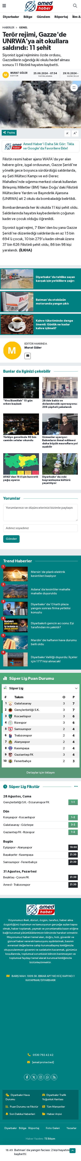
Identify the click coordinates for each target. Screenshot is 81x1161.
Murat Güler (33, 347)
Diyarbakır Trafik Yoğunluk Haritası (54, 1097)
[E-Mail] (27, 356)
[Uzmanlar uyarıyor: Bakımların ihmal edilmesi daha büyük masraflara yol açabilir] (60, 424)
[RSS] (54, 1077)
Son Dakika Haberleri (22, 1114)
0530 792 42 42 (43, 1055)
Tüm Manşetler (56, 1106)
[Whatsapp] (47, 1077)
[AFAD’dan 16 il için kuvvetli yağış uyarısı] (21, 463)
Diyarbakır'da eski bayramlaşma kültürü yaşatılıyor (56, 480)
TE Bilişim (49, 1138)
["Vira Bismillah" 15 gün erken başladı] (21, 387)
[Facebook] (27, 1077)
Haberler (8, 27)
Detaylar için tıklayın (41, 772)
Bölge (28, 17)
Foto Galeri (53, 1128)
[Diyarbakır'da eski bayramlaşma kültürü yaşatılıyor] (60, 463)
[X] (34, 1077)
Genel (23, 27)
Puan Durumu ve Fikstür (24, 1106)
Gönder (11, 539)
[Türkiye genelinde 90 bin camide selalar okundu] (21, 424)
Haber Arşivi (54, 1114)
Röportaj (61, 17)
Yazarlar (71, 1128)
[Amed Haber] (39, 6)
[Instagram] (40, 1077)
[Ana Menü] (4, 6)
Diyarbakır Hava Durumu (18, 1097)
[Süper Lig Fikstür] (76, 786)
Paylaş (11, 132)
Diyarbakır (11, 17)
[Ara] (75, 6)
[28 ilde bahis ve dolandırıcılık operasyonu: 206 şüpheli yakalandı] (60, 387)
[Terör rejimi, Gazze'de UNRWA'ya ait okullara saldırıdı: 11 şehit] (40, 104)
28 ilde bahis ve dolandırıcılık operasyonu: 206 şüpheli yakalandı (59, 403)
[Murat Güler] (12, 350)
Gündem (43, 17)
